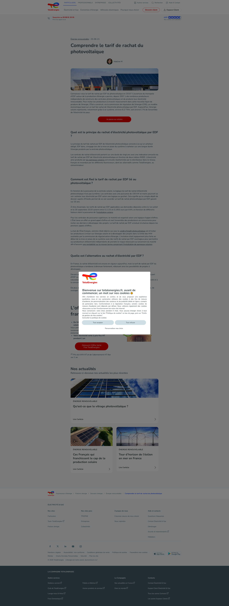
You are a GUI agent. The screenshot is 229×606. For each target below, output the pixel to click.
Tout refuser (130, 322)
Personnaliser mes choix (114, 328)
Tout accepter (98, 322)
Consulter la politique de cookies (94, 318)
